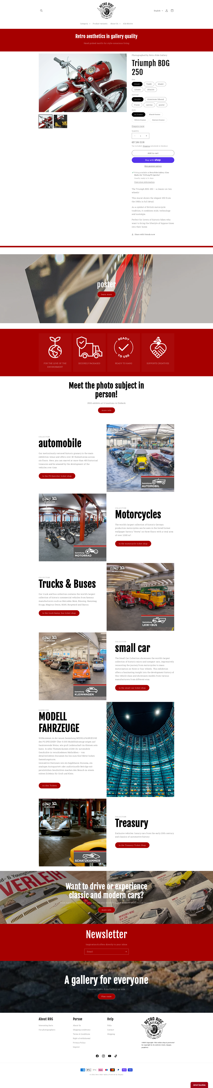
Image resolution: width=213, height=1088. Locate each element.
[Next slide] (117, 326)
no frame (138, 114)
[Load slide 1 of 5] (96, 326)
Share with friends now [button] (145, 234)
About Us (77, 1025)
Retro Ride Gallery (102, 1074)
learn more (106, 294)
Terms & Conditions (81, 1034)
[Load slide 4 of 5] (107, 326)
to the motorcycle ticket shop (133, 543)
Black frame (156, 115)
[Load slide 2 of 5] (100, 326)
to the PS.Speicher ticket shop (57, 476)
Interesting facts (46, 1025)
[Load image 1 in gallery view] (45, 121)
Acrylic (137, 99)
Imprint (76, 1047)
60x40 (137, 84)
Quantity (135, 131)
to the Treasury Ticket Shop (132, 845)
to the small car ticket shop (132, 688)
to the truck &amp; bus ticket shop (59, 613)
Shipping (146, 146)
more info (106, 410)
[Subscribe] (126, 952)
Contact (110, 1030)
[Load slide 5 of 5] (111, 326)
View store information (144, 182)
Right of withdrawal (81, 1038)
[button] (41, 10)
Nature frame (159, 120)
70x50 (149, 84)
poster (162, 105)
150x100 (150, 89)
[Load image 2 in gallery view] (60, 121)
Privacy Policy (79, 1042)
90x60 (161, 84)
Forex (137, 105)
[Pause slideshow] (123, 326)
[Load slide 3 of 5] (103, 326)
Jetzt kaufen (199, 1085)
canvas (149, 105)
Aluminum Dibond (155, 99)
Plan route (106, 996)
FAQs (109, 1025)
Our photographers (47, 1030)
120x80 (137, 89)
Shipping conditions (81, 1030)
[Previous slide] (90, 326)
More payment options (153, 166)
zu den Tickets (49, 785)
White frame (141, 120)
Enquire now (138, 126)
